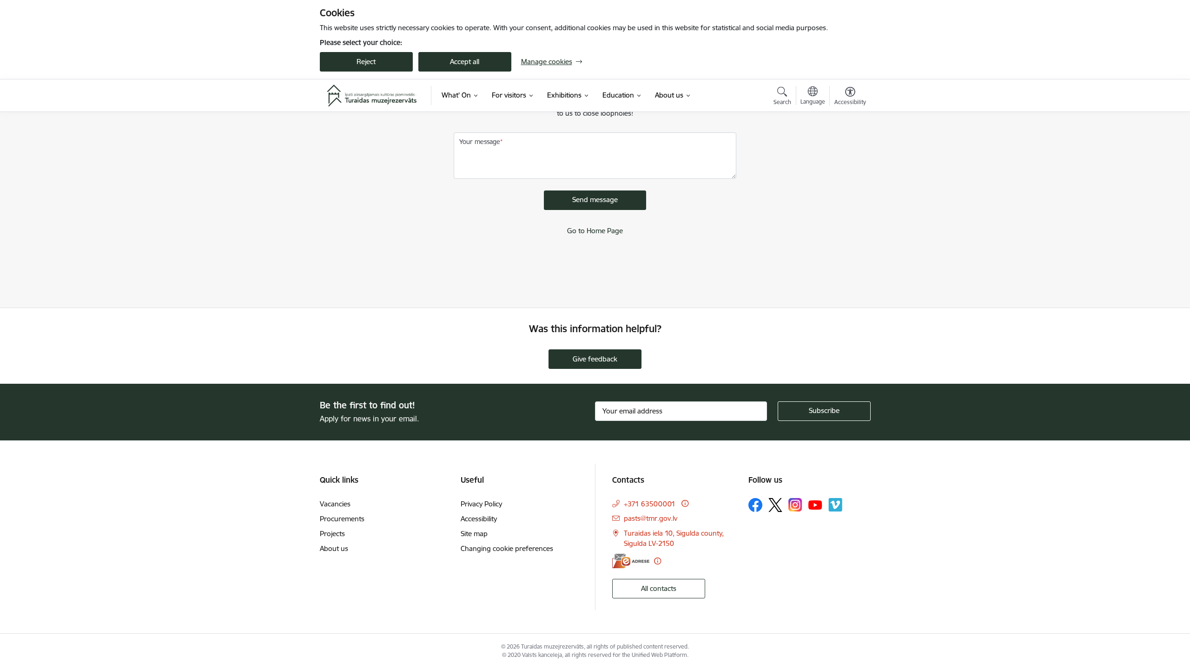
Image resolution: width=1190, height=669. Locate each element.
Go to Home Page (595, 230)
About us (334, 548)
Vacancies (335, 503)
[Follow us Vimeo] (835, 505)
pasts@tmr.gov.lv (650, 518)
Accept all (464, 61)
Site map (474, 533)
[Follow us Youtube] (815, 504)
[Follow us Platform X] (775, 505)
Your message (479, 142)
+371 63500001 (649, 503)
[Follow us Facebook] (755, 505)
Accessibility (479, 518)
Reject (366, 61)
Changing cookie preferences (507, 548)
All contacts (658, 588)
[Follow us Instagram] (795, 505)
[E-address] (630, 561)
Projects (332, 533)
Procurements (342, 518)
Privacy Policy (481, 503)
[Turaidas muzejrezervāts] (372, 96)
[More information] (684, 503)
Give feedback (595, 358)
